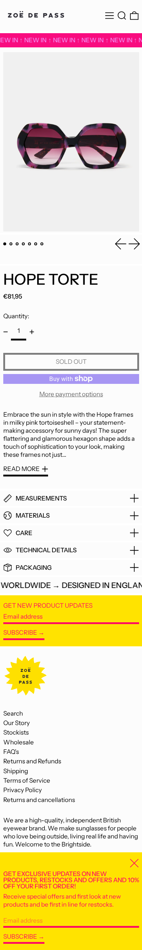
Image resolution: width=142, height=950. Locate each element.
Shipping (15, 771)
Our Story (16, 723)
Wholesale (18, 742)
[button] (122, 16)
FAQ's (11, 751)
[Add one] (31, 331)
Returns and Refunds (32, 761)
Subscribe (20, 632)
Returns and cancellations (39, 799)
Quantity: (16, 316)
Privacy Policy (22, 790)
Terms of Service (26, 780)
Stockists (16, 732)
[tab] (5, 244)
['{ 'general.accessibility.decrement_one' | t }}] (5, 331)
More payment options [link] (71, 394)
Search (13, 713)
